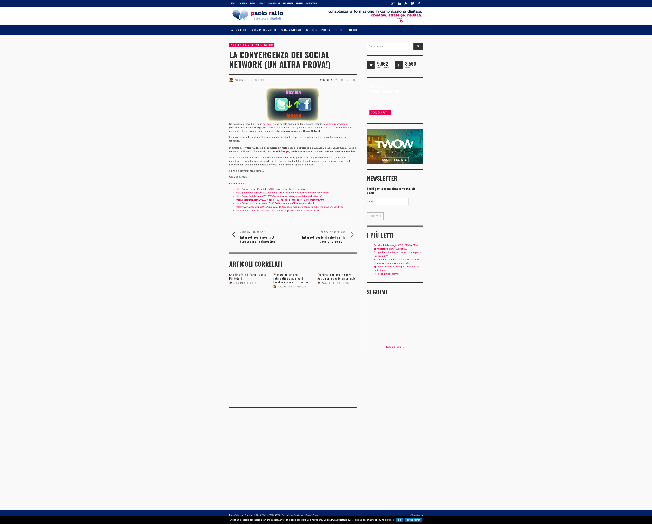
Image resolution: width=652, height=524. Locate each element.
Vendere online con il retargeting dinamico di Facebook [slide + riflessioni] (292, 278)
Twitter (268, 44)
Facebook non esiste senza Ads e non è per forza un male (337, 276)
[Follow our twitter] (371, 65)
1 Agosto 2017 (254, 283)
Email (370, 201)
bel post (267, 124)
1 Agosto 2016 (342, 283)
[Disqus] (293, 356)
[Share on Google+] (348, 79)
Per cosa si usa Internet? (387, 273)
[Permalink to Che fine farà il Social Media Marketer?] (248, 297)
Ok (399, 520)
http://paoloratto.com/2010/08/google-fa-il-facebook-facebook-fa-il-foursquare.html (280, 199)
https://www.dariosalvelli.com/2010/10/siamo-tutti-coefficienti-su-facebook (275, 203)
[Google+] (393, 3)
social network (252, 44)
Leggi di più (413, 520)
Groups (284, 151)
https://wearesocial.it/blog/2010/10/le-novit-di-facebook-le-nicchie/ (271, 189)
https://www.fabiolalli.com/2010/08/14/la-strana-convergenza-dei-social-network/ (279, 196)
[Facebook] (386, 3)
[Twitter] (412, 3)
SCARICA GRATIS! (380, 112)
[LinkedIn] (399, 3)
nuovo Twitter (238, 137)
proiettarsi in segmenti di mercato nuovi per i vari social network (315, 127)
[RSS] (406, 3)
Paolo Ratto (239, 283)
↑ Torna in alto (416, 515)
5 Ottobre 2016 (298, 286)
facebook (235, 44)
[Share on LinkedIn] (354, 79)
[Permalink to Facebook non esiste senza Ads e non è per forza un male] (337, 297)
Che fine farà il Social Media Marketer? (247, 276)
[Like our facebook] (399, 65)
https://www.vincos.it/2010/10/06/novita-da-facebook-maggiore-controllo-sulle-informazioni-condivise (289, 206)
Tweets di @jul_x (395, 346)
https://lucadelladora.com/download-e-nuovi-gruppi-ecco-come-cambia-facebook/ (279, 210)
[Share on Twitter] (342, 79)
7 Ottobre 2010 (256, 79)
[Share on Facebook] (336, 79)
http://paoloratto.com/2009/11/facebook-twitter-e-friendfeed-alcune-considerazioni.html (282, 192)
